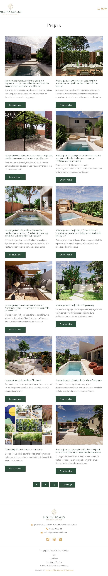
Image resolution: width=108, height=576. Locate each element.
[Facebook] (48, 539)
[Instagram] (60, 539)
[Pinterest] (54, 539)
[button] (15, 105)
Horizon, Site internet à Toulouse (59, 570)
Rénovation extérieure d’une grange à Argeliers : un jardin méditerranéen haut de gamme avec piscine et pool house (27, 83)
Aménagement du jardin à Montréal (23, 380)
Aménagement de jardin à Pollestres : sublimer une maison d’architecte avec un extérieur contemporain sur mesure (26, 233)
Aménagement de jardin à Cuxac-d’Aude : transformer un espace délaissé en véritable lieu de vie (78, 233)
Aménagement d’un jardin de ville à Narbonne (79, 380)
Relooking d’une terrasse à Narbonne (24, 450)
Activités (54, 559)
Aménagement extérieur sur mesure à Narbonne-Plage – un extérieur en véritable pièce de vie (27, 308)
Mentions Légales (54, 562)
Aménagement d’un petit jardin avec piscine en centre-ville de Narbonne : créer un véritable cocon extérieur (78, 158)
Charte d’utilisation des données (54, 566)
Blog (54, 555)
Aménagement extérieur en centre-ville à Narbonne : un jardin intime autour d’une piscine (77, 83)
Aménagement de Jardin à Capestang (75, 305)
